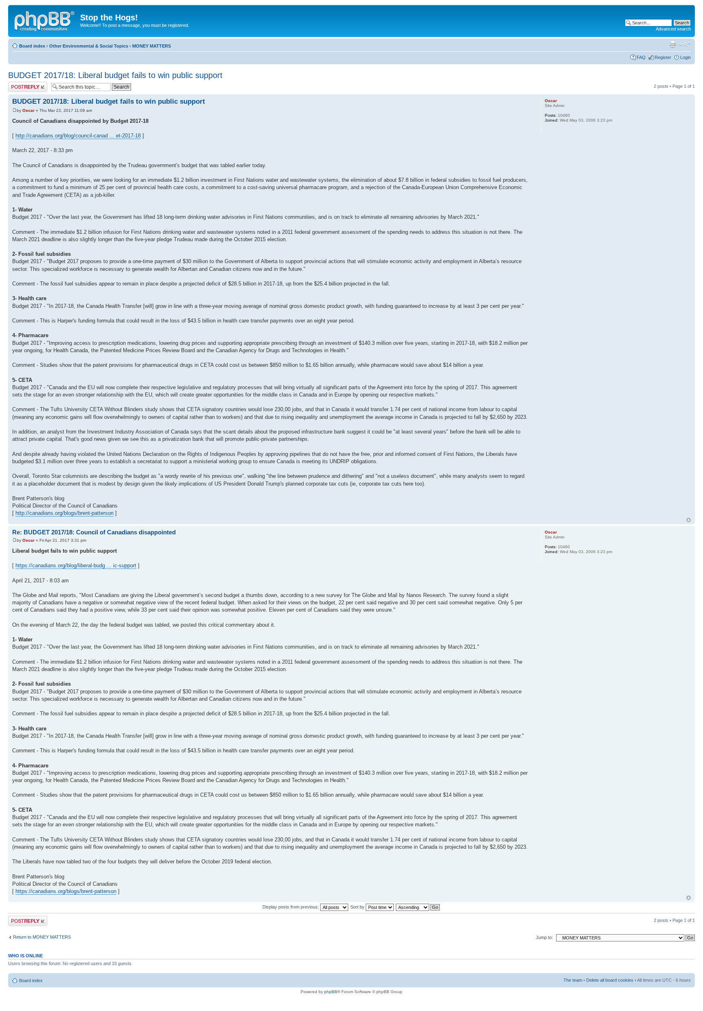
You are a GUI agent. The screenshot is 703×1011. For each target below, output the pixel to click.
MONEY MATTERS (151, 46)
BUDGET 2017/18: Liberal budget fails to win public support (115, 75)
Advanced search (673, 28)
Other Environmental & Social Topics (88, 46)
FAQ (641, 57)
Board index (32, 46)
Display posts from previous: (291, 906)
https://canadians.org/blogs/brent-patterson (65, 891)
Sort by (358, 906)
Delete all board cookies (609, 980)
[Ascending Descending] (418, 906)
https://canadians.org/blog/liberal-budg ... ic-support (75, 565)
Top (688, 520)
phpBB (330, 991)
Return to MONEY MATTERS (42, 937)
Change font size (685, 44)
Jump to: (544, 937)
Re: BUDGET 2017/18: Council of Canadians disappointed (94, 532)
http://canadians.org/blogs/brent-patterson (64, 513)
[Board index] (45, 20)
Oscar (28, 110)
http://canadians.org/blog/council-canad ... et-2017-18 (78, 136)
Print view (672, 44)
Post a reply (20, 84)
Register (663, 57)
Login (685, 57)
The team (572, 980)
